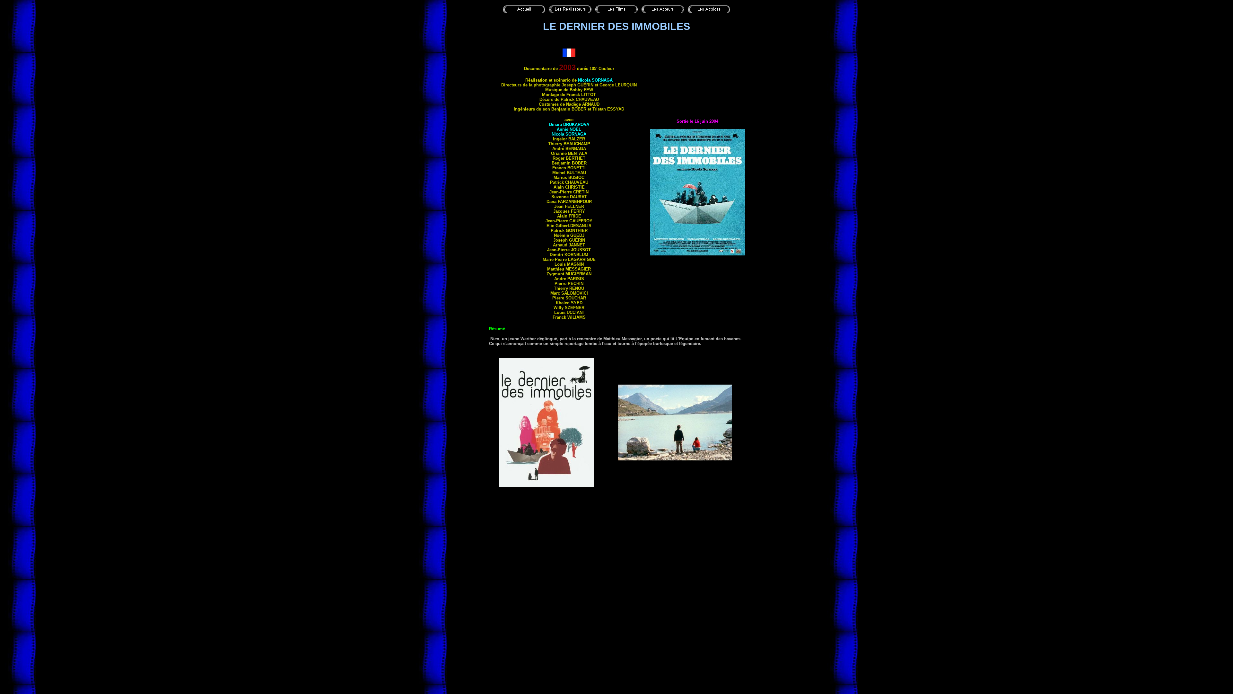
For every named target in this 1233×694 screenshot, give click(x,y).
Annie (569, 129)
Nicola (595, 80)
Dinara (569, 124)
